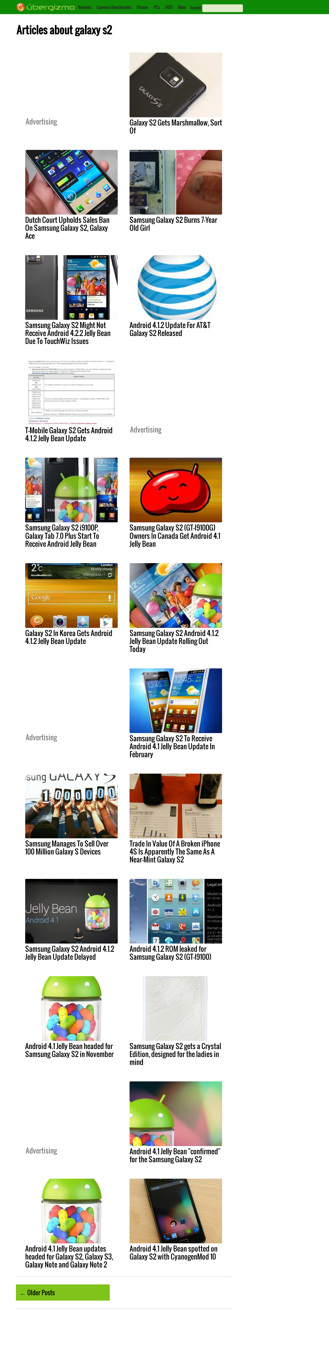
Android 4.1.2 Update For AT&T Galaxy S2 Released (170, 329)
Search (195, 8)
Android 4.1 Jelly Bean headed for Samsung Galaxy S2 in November (69, 1050)
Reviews (84, 7)
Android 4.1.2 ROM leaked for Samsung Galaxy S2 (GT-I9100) (170, 953)
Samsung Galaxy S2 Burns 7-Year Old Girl (173, 224)
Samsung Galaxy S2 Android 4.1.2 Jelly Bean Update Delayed (69, 953)
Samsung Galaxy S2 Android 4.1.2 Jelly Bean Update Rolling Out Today (174, 641)
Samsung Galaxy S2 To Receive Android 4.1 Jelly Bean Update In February (172, 746)
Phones (142, 7)
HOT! (169, 7)
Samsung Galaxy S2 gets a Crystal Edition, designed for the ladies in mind (175, 1054)
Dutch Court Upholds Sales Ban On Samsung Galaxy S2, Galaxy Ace (67, 228)
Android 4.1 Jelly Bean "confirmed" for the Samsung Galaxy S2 (175, 1155)
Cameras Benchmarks (114, 7)
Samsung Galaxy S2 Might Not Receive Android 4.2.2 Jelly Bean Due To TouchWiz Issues (68, 333)
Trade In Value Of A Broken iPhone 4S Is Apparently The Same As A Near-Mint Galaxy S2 (175, 851)
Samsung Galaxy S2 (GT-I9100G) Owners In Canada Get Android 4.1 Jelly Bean (175, 535)
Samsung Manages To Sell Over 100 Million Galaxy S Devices (66, 847)
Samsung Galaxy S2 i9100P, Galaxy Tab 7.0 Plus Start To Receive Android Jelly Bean (62, 535)
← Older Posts (37, 1292)
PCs (157, 7)
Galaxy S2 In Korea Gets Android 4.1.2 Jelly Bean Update (68, 637)
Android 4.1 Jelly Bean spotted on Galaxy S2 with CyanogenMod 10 (173, 1252)
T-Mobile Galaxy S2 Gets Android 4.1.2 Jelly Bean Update (69, 434)
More (182, 7)
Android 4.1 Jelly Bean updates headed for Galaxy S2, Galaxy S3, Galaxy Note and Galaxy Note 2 (69, 1256)
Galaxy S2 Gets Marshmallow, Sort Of (176, 126)
